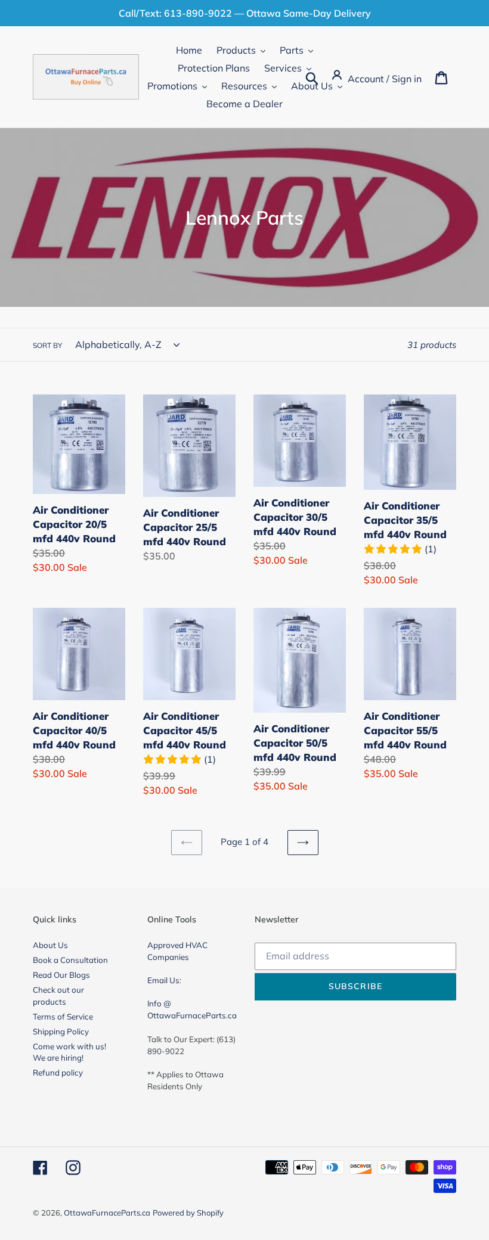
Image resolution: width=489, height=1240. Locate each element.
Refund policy (58, 1072)
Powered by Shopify (188, 1212)
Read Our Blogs (61, 975)
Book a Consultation (70, 960)
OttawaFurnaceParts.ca (107, 1212)
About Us (50, 945)
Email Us (163, 980)
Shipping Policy (61, 1031)
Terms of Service (63, 1016)
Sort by (47, 345)
